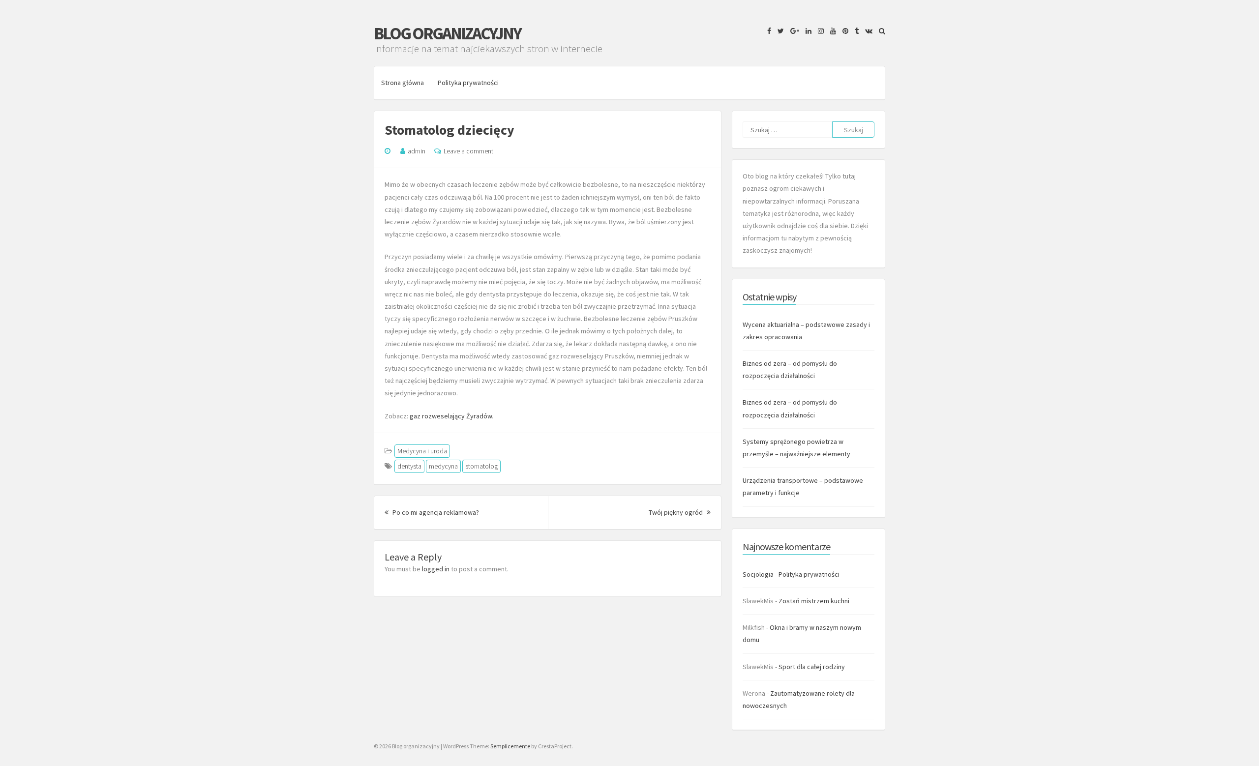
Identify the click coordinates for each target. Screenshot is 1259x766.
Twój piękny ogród (680, 512)
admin (416, 151)
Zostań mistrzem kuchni (814, 600)
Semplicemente (510, 746)
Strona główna (402, 82)
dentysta (409, 466)
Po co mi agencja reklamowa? (435, 512)
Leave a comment (468, 151)
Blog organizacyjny (447, 33)
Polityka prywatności (468, 82)
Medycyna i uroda (422, 450)
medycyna (443, 466)
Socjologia (758, 574)
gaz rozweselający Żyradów (451, 416)
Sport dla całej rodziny (812, 666)
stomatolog (481, 466)
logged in (436, 568)
